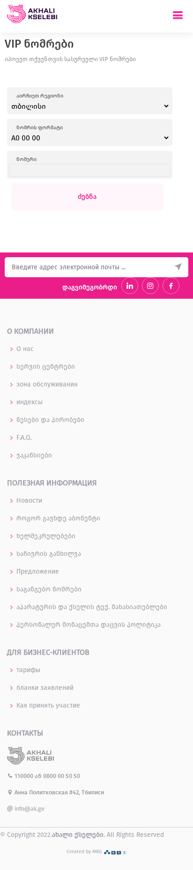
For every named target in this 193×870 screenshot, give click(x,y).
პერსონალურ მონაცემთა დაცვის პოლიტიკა (88, 625)
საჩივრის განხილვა (48, 554)
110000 (24, 775)
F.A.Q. (24, 438)
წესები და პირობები (50, 420)
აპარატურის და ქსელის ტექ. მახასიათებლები (91, 607)
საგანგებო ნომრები (49, 589)
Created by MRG (85, 852)
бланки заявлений (45, 688)
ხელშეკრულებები (45, 536)
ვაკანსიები (34, 455)
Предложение (37, 571)
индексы (29, 402)
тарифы (28, 670)
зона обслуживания (47, 384)
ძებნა (87, 197)
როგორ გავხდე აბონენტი (58, 518)
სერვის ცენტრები (45, 367)
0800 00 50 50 (61, 775)
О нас (25, 349)
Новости (29, 501)
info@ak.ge (29, 808)
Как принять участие (48, 705)
